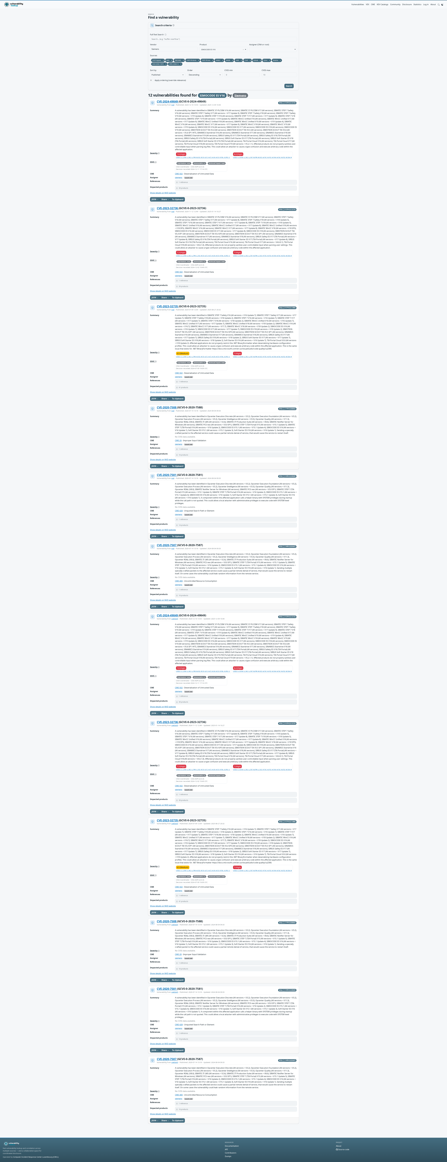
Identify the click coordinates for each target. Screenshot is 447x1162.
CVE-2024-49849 (168, 101)
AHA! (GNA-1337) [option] (157, 64)
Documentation (232, 1146)
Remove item (243, 49)
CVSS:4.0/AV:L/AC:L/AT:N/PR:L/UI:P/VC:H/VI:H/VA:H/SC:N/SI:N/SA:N (262, 256)
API (226, 1149)
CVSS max (266, 70)
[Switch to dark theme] (442, 4)
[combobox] (174, 49)
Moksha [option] (275, 60)
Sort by (153, 70)
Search (289, 86)
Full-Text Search (173, 34)
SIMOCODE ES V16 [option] (208, 49)
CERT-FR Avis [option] (205, 60)
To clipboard (177, 199)
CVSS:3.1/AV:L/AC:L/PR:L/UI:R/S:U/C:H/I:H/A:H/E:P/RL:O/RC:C (203, 256)
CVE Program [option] (156, 60)
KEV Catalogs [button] (382, 4)
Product (203, 44)
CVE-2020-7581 (167, 475)
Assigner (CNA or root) (259, 44)
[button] (438, 4)
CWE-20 (178, 440)
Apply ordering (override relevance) (170, 80)
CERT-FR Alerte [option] (190, 60)
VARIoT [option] (217, 60)
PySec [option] (264, 60)
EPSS (281, 103)
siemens (178, 177)
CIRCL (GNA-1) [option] (173, 64)
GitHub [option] (255, 60)
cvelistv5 (174, 619)
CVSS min (228, 70)
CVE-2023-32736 (168, 208)
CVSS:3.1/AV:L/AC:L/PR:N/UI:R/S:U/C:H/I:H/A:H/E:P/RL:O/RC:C (203, 157)
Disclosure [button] (407, 4)
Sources (153, 55)
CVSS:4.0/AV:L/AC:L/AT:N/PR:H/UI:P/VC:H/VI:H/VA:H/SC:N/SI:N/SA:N (262, 357)
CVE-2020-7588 (167, 407)
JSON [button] (154, 199)
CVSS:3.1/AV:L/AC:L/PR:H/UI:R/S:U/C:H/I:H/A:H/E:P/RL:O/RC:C (203, 357)
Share (164, 199)
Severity (154, 153)
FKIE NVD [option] (177, 60)
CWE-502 (179, 173)
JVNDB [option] (227, 60)
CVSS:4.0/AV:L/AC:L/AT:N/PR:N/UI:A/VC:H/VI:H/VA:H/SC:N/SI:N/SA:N (262, 157)
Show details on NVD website (163, 193)
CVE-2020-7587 (167, 545)
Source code (343, 1149)
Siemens (240, 95)
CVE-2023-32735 (168, 306)
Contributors (230, 1153)
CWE (373, 4)
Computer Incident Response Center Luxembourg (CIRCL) (36, 1157)
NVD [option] (167, 60)
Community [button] (395, 4)
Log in (426, 4)
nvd (172, 105)
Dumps (228, 1156)
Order (190, 70)
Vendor (153, 44)
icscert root (188, 178)
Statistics (417, 4)
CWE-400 (179, 581)
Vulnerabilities (357, 4)
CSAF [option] (245, 60)
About (433, 4)
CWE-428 (179, 510)
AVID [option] (236, 60)
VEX (367, 4)
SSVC (152, 162)
